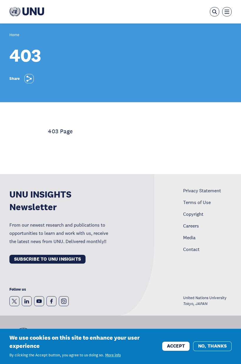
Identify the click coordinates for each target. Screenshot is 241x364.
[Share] (29, 78)
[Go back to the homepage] (26, 11)
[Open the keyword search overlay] (214, 11)
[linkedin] (27, 301)
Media (189, 237)
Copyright (193, 214)
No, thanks (212, 346)
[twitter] (14, 301)
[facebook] (51, 301)
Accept (176, 346)
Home (14, 35)
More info (113, 355)
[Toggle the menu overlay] (227, 11)
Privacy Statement (202, 190)
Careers (191, 226)
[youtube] (39, 301)
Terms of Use (197, 202)
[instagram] (64, 301)
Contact (191, 249)
